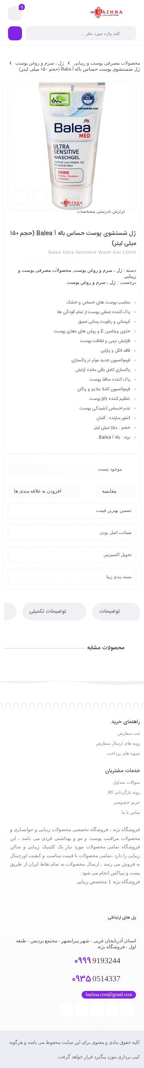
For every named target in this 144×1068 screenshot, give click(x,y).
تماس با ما (131, 812)
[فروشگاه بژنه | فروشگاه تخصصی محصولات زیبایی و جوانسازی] (107, 13)
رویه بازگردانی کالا (124, 792)
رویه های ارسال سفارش (118, 743)
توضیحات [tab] (110, 611)
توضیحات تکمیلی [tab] (48, 611)
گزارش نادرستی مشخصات (101, 211)
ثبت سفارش (129, 733)
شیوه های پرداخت (123, 753)
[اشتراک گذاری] (39, 197)
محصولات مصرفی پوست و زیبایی (107, 63)
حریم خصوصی (126, 802)
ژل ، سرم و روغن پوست (39, 63)
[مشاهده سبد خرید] (15, 13)
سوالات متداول (126, 782)
